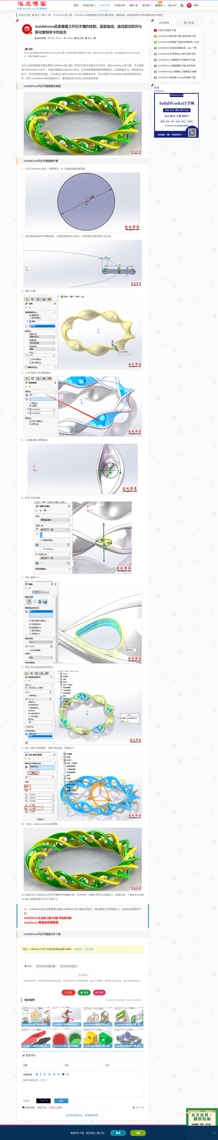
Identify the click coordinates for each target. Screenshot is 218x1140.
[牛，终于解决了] (58, 1074)
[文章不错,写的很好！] (54, 1074)
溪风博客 (41, 38)
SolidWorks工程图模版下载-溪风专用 (176, 65)
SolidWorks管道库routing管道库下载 (176, 77)
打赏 (69, 992)
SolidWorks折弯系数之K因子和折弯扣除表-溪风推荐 (184, 53)
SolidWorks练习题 (63, 14)
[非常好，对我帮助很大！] (63, 1074)
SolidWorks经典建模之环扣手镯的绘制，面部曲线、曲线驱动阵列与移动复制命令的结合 (119, 14)
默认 (90, 38)
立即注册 (88, 949)
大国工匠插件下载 (167, 30)
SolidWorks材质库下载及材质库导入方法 (178, 41)
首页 (76, 5)
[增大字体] (95, 38)
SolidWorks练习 (68, 966)
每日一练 (46, 14)
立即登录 (77, 949)
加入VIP (172, 5)
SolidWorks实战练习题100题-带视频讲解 (47, 918)
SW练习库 (104, 5)
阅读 (85, 992)
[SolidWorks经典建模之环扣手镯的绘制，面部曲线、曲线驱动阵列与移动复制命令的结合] (83, 123)
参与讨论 (140, 1107)
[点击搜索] (182, 5)
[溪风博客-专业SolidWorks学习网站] (31, 5)
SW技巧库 (88, 5)
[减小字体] (86, 38)
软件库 (145, 5)
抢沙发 (80, 38)
